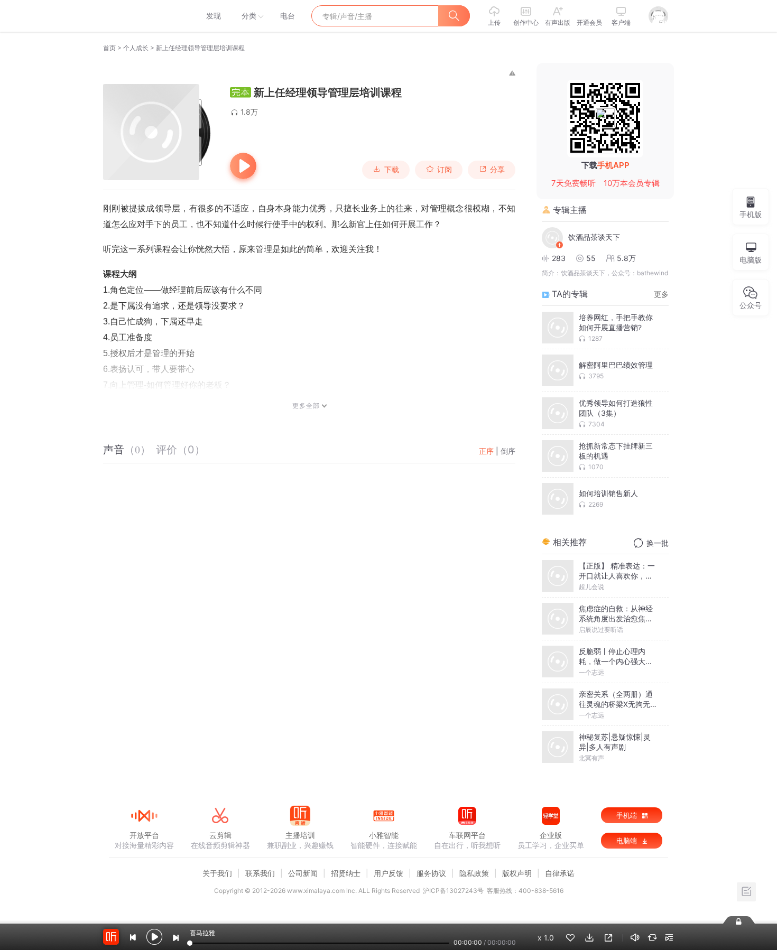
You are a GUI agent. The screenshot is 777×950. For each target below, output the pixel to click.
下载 (391, 169)
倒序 (508, 450)
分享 (497, 169)
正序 (486, 450)
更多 (661, 294)
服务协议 (431, 873)
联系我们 (260, 873)
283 (559, 258)
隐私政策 (474, 873)
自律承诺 (560, 873)
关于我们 (217, 873)
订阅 (444, 169)
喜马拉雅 (143, 16)
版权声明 (517, 873)
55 (591, 258)
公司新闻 (303, 873)
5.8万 (626, 258)
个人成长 (136, 48)
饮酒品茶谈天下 (594, 236)
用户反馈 (388, 873)
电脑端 (627, 840)
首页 (109, 48)
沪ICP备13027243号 (453, 891)
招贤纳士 (345, 873)
